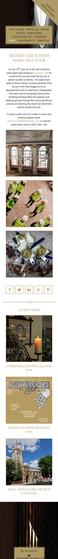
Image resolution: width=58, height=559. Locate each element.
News (12, 40)
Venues (44, 29)
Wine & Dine (34, 33)
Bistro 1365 (32, 29)
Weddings (40, 37)
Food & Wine (16, 29)
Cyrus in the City (22, 37)
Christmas (43, 40)
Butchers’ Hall (41, 73)
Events (21, 33)
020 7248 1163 (31, 551)
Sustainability (26, 40)
